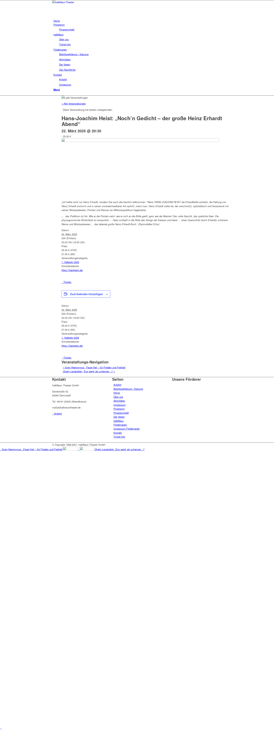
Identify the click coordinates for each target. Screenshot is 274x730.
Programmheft (121, 413)
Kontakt (118, 433)
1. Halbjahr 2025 (70, 262)
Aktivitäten (119, 400)
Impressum (120, 405)
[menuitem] (137, 21)
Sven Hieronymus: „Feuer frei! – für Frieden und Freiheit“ (94, 367)
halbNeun (119, 421)
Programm (119, 408)
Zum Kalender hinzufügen (86, 294)
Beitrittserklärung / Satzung (128, 389)
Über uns (118, 397)
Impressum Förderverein (127, 428)
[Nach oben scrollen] (1, 727)
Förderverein (120, 425)
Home (117, 392)
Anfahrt (117, 384)
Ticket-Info (119, 436)
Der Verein (119, 416)
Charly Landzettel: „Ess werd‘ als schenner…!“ (89, 371)
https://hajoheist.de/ (72, 270)
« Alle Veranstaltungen (74, 103)
